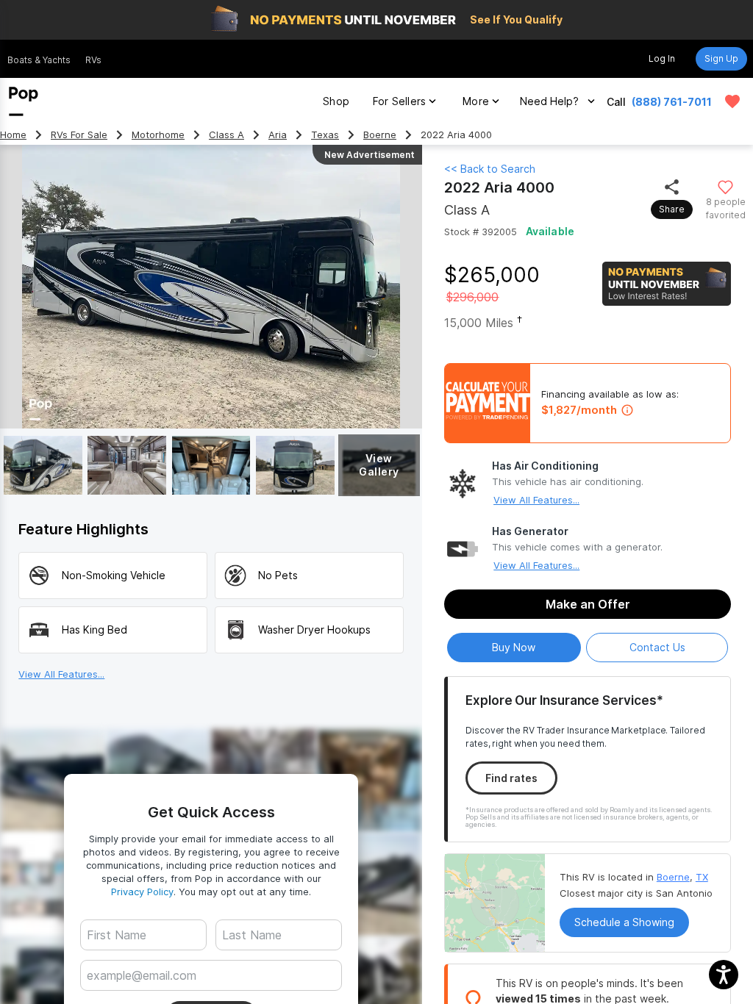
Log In (662, 58)
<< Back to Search (489, 168)
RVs (93, 59)
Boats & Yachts (39, 59)
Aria (277, 135)
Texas (325, 135)
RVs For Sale (79, 135)
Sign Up (721, 58)
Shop (336, 101)
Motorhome (158, 135)
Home (13, 135)
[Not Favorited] (725, 186)
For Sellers (399, 101)
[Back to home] (23, 101)
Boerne (379, 135)
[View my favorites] (732, 101)
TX (702, 877)
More (476, 101)
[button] (723, 974)
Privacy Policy (142, 891)
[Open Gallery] (43, 465)
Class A (226, 135)
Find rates (511, 778)
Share (672, 209)
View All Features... (536, 500)
